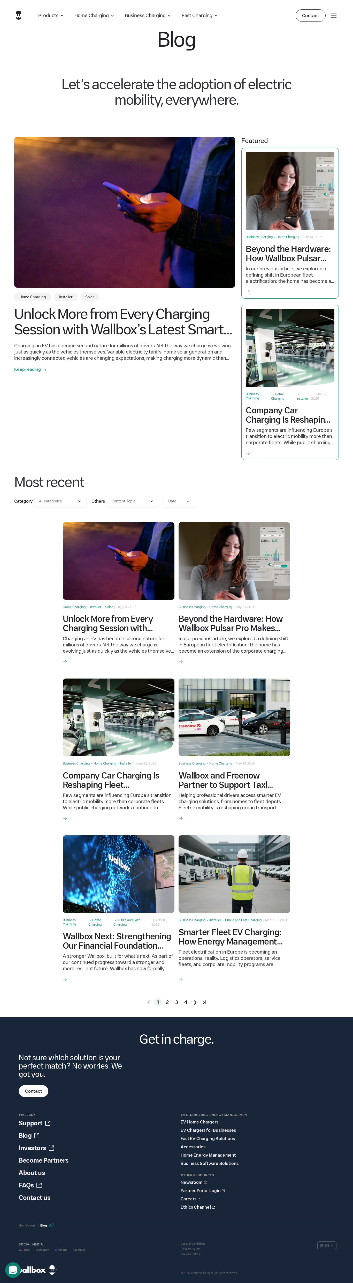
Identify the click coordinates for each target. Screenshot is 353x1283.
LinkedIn (61, 1250)
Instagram (42, 1250)
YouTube (24, 1250)
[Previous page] (148, 1002)
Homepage (27, 1225)
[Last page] (204, 1002)
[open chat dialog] (13, 1270)
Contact (310, 15)
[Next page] (195, 1002)
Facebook (79, 1250)
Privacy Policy (190, 1249)
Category (23, 501)
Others (98, 501)
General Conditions (193, 1243)
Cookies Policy (190, 1254)
